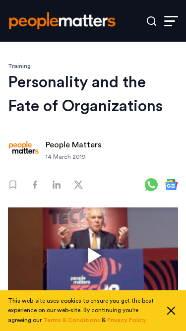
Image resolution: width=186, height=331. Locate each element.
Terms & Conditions (71, 320)
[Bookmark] (13, 185)
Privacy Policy (126, 320)
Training (19, 66)
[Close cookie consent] (171, 311)
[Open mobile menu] (171, 21)
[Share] (35, 185)
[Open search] (151, 21)
